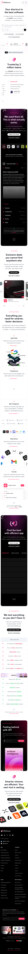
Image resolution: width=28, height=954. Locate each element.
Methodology (18, 863)
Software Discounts (5, 855)
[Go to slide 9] (20, 306)
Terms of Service (18, 873)
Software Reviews (5, 852)
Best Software (4, 850)
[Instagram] (10, 835)
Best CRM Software (19, 891)
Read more (6, 203)
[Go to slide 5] (14, 306)
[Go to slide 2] (9, 306)
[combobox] (15, 26)
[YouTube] (2, 835)
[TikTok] (5, 835)
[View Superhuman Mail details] (12, 163)
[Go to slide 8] (18, 306)
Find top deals (14, 272)
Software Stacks (4, 863)
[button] (4, 163)
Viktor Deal (3, 887)
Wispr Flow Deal (4, 897)
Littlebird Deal (4, 895)
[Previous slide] (4, 306)
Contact (16, 868)
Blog (2, 870)
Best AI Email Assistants (20, 901)
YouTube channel (17, 936)
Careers (16, 855)
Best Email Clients (18, 885)
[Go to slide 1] (8, 306)
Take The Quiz (18, 860)
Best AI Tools (18, 882)
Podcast (2, 865)
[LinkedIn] (13, 835)
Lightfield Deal (4, 890)
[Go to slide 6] (15, 306)
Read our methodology (14, 633)
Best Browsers (18, 903)
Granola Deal (3, 885)
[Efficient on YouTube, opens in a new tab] (19, 940)
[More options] (25, 164)
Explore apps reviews (14, 629)
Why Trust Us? (18, 852)
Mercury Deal (4, 892)
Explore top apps (14, 543)
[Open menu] (26, 2)
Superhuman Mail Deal (5, 882)
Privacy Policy (18, 875)
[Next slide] (24, 306)
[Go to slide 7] (17, 306)
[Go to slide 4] (12, 306)
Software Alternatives (5, 857)
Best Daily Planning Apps (20, 894)
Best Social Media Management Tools (19, 888)
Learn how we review (14, 508)
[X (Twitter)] (7, 835)
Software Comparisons (6, 860)
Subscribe (17, 857)
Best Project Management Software (20, 897)
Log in (16, 870)
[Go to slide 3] (11, 306)
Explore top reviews (14, 134)
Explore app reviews (14, 799)
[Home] (6, 3)
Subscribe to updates (14, 137)
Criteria (16, 865)
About (16, 850)
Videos (2, 868)
